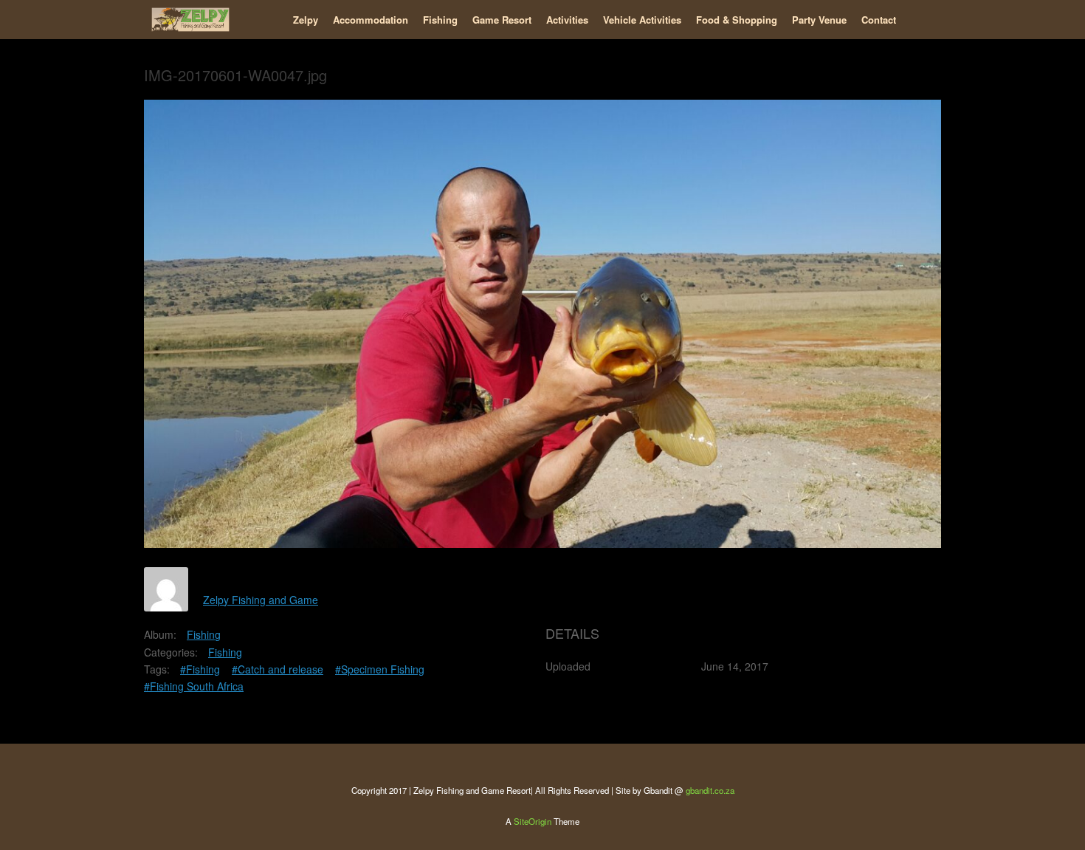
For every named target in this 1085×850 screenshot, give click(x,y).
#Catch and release (277, 669)
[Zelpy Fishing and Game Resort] (190, 19)
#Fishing (200, 669)
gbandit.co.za (710, 790)
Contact (878, 20)
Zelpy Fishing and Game (260, 599)
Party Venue (819, 20)
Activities (567, 20)
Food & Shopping (736, 20)
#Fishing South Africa (194, 686)
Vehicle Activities (642, 20)
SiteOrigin (532, 821)
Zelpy (305, 20)
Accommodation (370, 20)
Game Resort (501, 20)
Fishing (440, 20)
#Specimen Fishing (379, 669)
